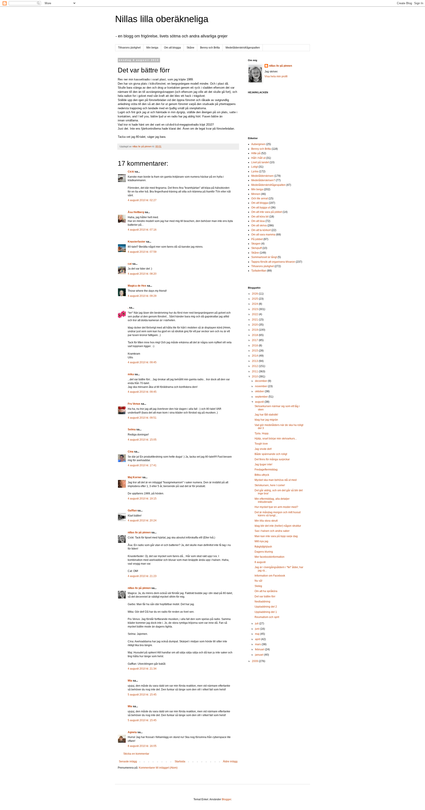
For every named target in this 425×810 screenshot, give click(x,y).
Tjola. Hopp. (262, 433)
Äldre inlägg (230, 761)
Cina (130, 451)
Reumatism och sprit (267, 617)
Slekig (258, 586)
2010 (255, 376)
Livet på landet (260, 162)
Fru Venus (134, 403)
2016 (255, 345)
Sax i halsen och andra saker (272, 530)
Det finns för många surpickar (272, 459)
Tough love (261, 443)
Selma (132, 429)
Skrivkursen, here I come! (270, 485)
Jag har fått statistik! (266, 414)
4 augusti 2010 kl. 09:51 (142, 417)
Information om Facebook (270, 575)
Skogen (256, 243)
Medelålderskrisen (262, 175)
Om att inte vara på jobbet (266, 212)
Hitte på (256, 153)
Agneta (132, 732)
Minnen (255, 194)
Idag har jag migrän (266, 419)
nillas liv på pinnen (139, 532)
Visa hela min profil (276, 76)
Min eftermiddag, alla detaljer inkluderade (272, 500)
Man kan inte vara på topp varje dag (276, 536)
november (261, 386)
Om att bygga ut (260, 207)
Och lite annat (259, 198)
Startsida (180, 761)
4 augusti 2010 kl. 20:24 (142, 520)
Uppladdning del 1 (266, 612)
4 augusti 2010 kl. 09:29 (142, 295)
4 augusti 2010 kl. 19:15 (142, 498)
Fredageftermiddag (266, 469)
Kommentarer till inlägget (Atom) (158, 767)
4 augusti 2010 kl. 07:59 (142, 251)
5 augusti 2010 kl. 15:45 (142, 694)
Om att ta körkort (261, 230)
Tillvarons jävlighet (129, 47)
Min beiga (152, 47)
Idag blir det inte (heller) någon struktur (278, 525)
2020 (255, 324)
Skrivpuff (256, 248)
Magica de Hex (137, 285)
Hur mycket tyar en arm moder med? (276, 507)
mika (131, 374)
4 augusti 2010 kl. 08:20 (142, 273)
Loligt (254, 166)
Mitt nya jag (261, 541)
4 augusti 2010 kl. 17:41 (142, 465)
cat (130, 263)
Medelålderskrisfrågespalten (243, 47)
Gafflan (132, 510)
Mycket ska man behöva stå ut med (276, 480)
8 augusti (260, 562)
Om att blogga (172, 47)
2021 (255, 319)
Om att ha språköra (266, 591)
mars (258, 644)
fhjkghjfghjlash (263, 546)
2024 (255, 303)
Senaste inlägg (128, 761)
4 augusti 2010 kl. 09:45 (142, 362)
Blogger (226, 799)
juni (257, 628)
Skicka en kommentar (136, 753)
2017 (255, 340)
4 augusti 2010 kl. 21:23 (142, 576)
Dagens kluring (264, 551)
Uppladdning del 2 (266, 606)
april (258, 639)
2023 (255, 309)
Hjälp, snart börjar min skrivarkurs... (276, 438)
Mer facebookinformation (269, 556)
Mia (130, 680)
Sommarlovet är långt (264, 257)
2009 (255, 661)
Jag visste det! (263, 449)
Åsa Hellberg (136, 212)
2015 (255, 350)
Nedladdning (262, 601)
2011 (255, 371)
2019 (255, 329)
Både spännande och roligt (271, 454)
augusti (260, 401)
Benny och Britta (210, 47)
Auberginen (258, 144)
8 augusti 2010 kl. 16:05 (142, 746)
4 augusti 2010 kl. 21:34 (142, 668)
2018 (255, 335)
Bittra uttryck (262, 474)
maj (257, 633)
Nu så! (258, 580)
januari (259, 654)
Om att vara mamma (263, 234)
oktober (260, 391)
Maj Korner (135, 477)
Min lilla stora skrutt (266, 520)
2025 (255, 298)
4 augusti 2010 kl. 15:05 (142, 439)
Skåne (190, 47)
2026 (255, 293)
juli (257, 623)
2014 (255, 355)
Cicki (131, 171)
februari (260, 649)
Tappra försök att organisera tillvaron (273, 261)
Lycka (254, 171)
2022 (255, 314)
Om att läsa (258, 221)
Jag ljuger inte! (263, 464)
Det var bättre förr (265, 596)
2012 (255, 366)
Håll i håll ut (258, 157)
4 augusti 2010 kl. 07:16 (142, 229)
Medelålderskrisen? (263, 180)
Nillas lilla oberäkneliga (161, 19)
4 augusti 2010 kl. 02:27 (142, 200)
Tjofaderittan (258, 270)
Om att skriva (259, 225)
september (262, 396)
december (261, 381)
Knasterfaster (136, 241)
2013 (255, 361)
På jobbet (257, 239)
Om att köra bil (260, 216)
